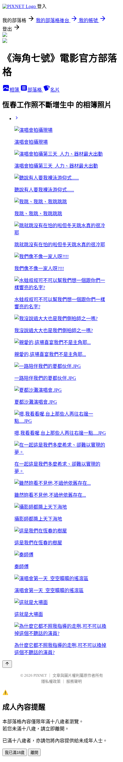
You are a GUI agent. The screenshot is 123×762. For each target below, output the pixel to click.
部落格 (35, 89)
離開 (34, 752)
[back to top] (7, 664)
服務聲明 (74, 681)
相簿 (15, 89)
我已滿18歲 (14, 752)
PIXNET (40, 675)
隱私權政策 (51, 681)
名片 (55, 89)
